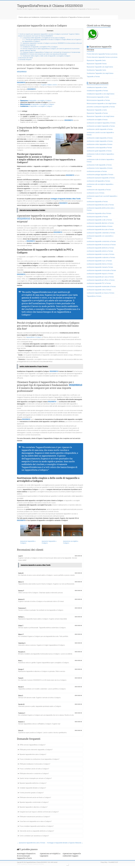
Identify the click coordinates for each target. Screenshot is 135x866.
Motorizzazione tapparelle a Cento (98, 97)
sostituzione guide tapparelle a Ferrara (99, 151)
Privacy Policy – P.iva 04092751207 (109, 862)
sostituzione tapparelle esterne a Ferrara (100, 251)
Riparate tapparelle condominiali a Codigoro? (34, 802)
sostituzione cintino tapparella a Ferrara (99, 144)
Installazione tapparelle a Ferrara (97, 90)
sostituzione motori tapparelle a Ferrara (99, 168)
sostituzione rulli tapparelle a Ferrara (98, 181)
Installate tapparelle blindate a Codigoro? (33, 788)
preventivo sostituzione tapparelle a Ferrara (101, 107)
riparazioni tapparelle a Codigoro (49, 542)
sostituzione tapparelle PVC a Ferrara (99, 283)
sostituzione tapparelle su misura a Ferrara (100, 293)
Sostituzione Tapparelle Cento (96, 70)
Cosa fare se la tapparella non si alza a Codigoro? (36, 821)
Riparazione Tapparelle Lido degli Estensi (100, 67)
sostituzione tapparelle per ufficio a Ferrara (101, 280)
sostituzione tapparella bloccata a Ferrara (100, 205)
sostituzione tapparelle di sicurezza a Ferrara (101, 244)
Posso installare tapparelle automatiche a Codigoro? (37, 826)
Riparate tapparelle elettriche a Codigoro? (33, 783)
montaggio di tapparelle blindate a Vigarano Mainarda (65, 843)
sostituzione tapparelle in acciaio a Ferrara (100, 254)
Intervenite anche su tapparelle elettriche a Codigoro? (37, 831)
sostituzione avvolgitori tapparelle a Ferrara (101, 126)
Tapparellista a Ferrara (94, 296)
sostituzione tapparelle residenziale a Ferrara (101, 286)
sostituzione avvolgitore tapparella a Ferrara (101, 123)
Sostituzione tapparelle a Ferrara (97, 217)
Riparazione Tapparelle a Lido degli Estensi (100, 116)
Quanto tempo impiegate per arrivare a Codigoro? (36, 778)
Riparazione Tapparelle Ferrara (97, 64)
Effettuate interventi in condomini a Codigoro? (34, 773)
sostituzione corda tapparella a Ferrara (99, 147)
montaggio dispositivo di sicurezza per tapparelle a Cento (26, 855)
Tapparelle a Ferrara (93, 76)
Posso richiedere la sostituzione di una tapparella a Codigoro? (39, 759)
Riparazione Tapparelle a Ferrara (97, 113)
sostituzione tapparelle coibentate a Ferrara (101, 233)
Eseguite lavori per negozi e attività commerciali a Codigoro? (39, 812)
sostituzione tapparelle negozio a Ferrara (100, 273)
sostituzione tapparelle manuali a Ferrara (100, 267)
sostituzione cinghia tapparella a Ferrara (99, 138)
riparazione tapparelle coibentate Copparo (72, 854)
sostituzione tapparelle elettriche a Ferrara (100, 248)
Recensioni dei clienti (25, 58)
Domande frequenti (25, 59)
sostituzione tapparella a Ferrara (97, 201)
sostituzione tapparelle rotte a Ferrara (99, 290)
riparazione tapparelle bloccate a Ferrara (31, 843)
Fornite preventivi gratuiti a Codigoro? (32, 793)
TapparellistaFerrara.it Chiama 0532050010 (50, 5)
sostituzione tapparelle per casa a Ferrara (100, 277)
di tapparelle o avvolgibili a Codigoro (36, 100)
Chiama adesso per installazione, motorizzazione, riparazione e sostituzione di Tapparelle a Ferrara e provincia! (54, 17)
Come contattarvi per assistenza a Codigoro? (34, 836)
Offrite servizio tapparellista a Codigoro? (32, 745)
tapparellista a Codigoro (34, 337)
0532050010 (22, 71)
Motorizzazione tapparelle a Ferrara (98, 100)
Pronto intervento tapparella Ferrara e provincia (102, 54)
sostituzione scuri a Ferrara (95, 193)
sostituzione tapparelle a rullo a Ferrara (99, 220)
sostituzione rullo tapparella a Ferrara (99, 190)
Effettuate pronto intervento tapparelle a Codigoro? (36, 749)
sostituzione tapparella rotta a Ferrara (99, 213)
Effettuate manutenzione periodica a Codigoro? (35, 816)
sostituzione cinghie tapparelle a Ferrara (99, 141)
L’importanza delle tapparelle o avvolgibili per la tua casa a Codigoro (42, 38)
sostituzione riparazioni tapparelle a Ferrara (101, 178)
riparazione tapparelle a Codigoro (27, 542)
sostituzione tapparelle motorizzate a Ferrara (101, 270)
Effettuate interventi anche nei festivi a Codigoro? (35, 797)
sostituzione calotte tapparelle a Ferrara (100, 129)
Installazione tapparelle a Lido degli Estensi (100, 94)
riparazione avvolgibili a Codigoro (70, 542)
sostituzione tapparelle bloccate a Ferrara (100, 229)
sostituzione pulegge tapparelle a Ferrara (100, 174)
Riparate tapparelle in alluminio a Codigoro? (33, 807)
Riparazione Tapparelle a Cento (97, 110)
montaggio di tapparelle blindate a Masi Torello (66, 199)
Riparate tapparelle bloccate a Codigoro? (33, 754)
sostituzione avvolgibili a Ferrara (97, 119)
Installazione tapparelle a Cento (97, 87)
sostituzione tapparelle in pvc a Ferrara (99, 261)
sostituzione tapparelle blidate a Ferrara (99, 226)
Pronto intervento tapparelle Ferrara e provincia (102, 57)
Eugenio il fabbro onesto (49, 85)
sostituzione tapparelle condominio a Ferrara (101, 241)
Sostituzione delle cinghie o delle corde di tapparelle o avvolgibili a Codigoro (45, 56)
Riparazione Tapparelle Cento (96, 60)
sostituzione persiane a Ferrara (97, 171)
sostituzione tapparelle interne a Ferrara (99, 264)
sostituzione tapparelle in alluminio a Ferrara (101, 257)
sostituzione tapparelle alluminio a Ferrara (100, 223)
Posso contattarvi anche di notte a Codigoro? (34, 769)
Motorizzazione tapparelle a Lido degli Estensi (101, 103)
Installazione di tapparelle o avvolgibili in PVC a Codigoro (39, 47)
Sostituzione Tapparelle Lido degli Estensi (100, 73)
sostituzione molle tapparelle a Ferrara (99, 165)
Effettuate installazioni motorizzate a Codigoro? (35, 764)
